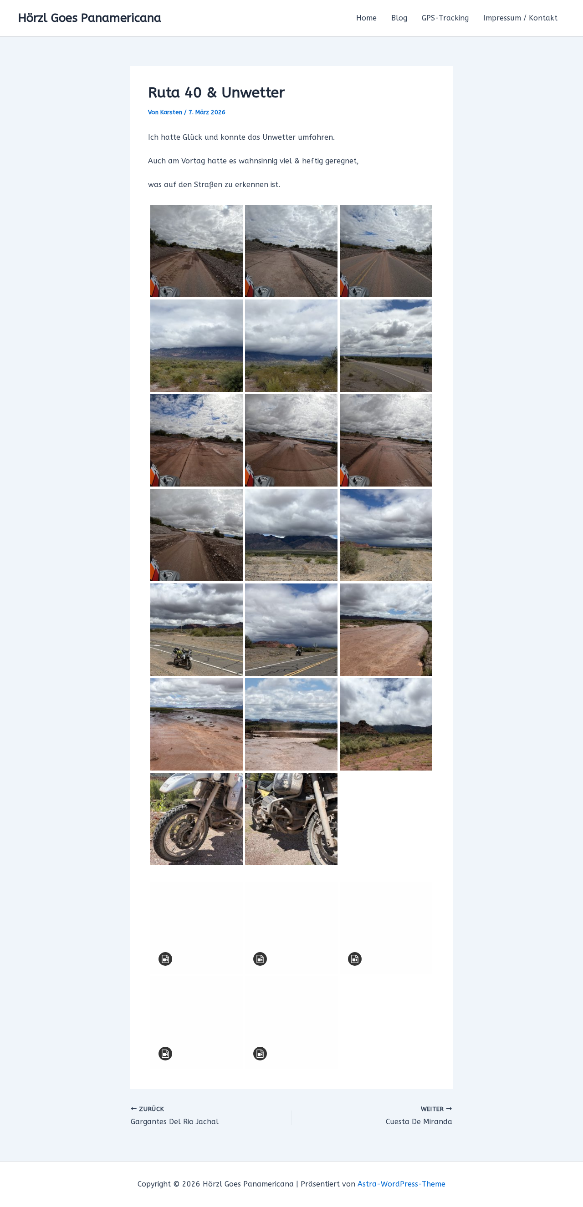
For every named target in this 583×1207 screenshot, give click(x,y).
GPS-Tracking (445, 18)
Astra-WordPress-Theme (401, 1184)
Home (366, 18)
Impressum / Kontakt (520, 18)
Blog (399, 18)
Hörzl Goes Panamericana (89, 18)
